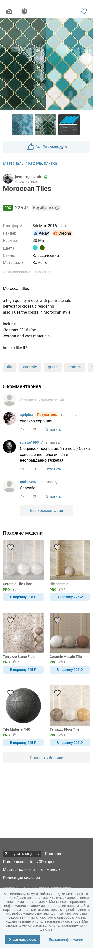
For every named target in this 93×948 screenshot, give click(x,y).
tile (9, 367)
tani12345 (28, 482)
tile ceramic (59, 584)
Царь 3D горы (41, 861)
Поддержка (13, 861)
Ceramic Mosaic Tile (66, 657)
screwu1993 (29, 442)
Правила (53, 853)
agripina (26, 415)
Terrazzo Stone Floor (19, 657)
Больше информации (66, 940)
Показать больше (46, 757)
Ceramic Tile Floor (17, 584)
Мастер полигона (19, 869)
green (53, 367)
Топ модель (50, 869)
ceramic (30, 367)
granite (74, 367)
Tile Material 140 (16, 729)
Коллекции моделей (21, 877)
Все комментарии (46, 510)
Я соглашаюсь (22, 939)
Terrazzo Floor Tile (64, 729)
